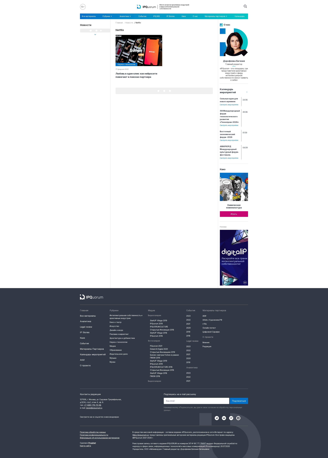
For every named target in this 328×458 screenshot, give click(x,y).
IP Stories (171, 16)
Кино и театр (115, 322)
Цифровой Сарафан (211, 332)
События (142, 16)
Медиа (113, 346)
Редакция (207, 346)
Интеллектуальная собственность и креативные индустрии (126, 316)
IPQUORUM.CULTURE (159, 327)
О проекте (85, 365)
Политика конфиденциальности (94, 435)
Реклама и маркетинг (119, 334)
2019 (188, 332)
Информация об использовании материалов (99, 438)
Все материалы (89, 16)
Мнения (206, 342)
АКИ (82, 360)
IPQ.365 (156, 16)
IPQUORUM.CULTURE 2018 (161, 367)
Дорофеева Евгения (234, 61)
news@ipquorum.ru (94, 408)
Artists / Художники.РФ (212, 320)
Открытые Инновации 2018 (162, 330)
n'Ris (205, 324)
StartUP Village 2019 (158, 320)
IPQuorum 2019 (156, 323)
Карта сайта (85, 446)
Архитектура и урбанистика (122, 338)
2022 (188, 320)
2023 (188, 316)
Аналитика (85, 321)
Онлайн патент (209, 328)
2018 (188, 336)
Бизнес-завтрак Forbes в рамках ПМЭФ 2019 (164, 356)
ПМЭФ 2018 (155, 376)
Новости (129, 23)
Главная (119, 23)
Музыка (113, 358)
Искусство (114, 326)
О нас (195, 16)
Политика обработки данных (93, 432)
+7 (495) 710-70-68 (92, 405)
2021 (188, 324)
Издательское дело (119, 354)
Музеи (112, 362)
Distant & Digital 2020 (159, 349)
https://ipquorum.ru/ (140, 435)
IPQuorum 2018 (156, 336)
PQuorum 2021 (156, 346)
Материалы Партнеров (92, 349)
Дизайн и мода (116, 330)
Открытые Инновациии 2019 (162, 352)
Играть (234, 214)
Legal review (86, 327)
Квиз (184, 16)
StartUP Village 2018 (158, 333)
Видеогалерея (154, 315)
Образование (116, 350)
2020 (188, 328)
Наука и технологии (118, 342)
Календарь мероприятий (93, 354)
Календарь (240, 16)
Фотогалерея (154, 341)
